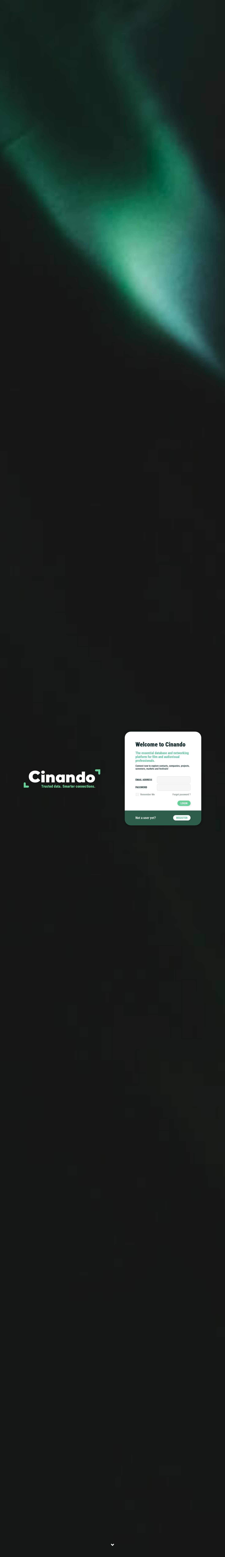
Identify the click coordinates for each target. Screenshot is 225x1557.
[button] (112, 1544)
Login (184, 803)
